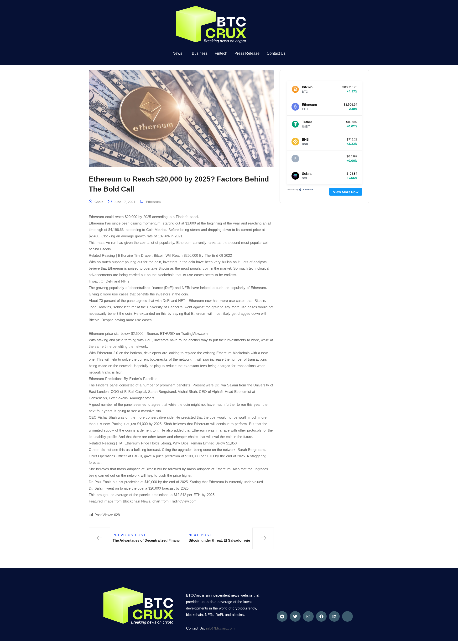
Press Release (247, 53)
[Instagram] (308, 616)
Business (200, 53)
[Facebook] (321, 616)
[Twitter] (295, 616)
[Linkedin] (334, 616)
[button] (178, 53)
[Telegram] (282, 616)
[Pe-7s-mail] (347, 616)
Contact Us (276, 53)
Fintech (221, 53)
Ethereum (153, 202)
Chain (98, 202)
